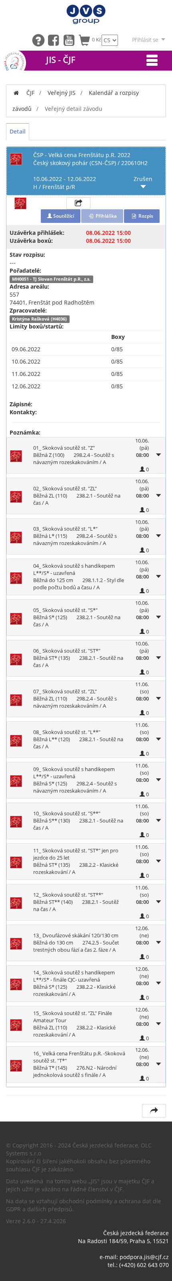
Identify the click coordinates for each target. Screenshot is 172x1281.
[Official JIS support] (40, 39)
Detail (18, 131)
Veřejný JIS (62, 92)
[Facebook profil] (55, 39)
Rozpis (145, 216)
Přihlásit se (145, 39)
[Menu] (152, 61)
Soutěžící (63, 216)
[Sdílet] (154, 1111)
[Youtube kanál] (71, 39)
